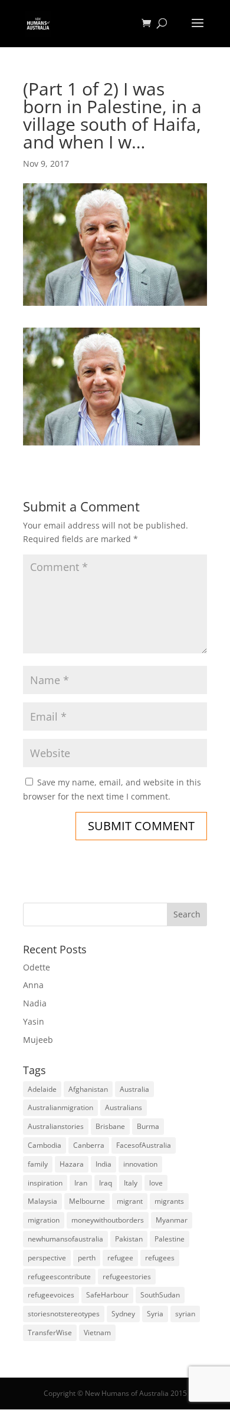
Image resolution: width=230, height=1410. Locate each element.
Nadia (35, 1003)
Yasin (33, 1021)
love (156, 1183)
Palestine (170, 1239)
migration (44, 1220)
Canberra (88, 1145)
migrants (169, 1201)
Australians (123, 1107)
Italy (130, 1183)
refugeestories (127, 1277)
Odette (36, 967)
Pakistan (129, 1239)
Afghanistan (88, 1089)
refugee (120, 1258)
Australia (134, 1089)
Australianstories (56, 1126)
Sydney (123, 1314)
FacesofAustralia (143, 1145)
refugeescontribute (59, 1277)
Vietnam (97, 1333)
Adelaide (42, 1089)
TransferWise (50, 1333)
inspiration (45, 1183)
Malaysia (42, 1201)
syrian (185, 1314)
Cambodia (44, 1145)
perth (87, 1258)
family (38, 1164)
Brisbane (110, 1126)
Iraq (105, 1183)
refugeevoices (51, 1295)
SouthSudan (160, 1295)
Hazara (72, 1164)
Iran (80, 1183)
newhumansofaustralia (65, 1239)
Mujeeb (38, 1039)
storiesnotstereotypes (64, 1314)
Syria (155, 1314)
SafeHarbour (107, 1295)
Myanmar (172, 1220)
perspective (47, 1258)
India (103, 1164)
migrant (130, 1201)
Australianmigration (60, 1107)
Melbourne (87, 1201)
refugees (160, 1258)
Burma (148, 1126)
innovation (140, 1164)
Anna (33, 984)
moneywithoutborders (107, 1220)
